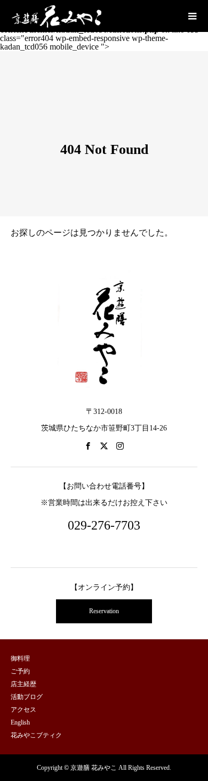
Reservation (104, 611)
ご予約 (20, 671)
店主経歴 (23, 684)
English (20, 722)
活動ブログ (27, 697)
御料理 (20, 658)
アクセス (23, 709)
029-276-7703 (104, 525)
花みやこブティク (36, 735)
